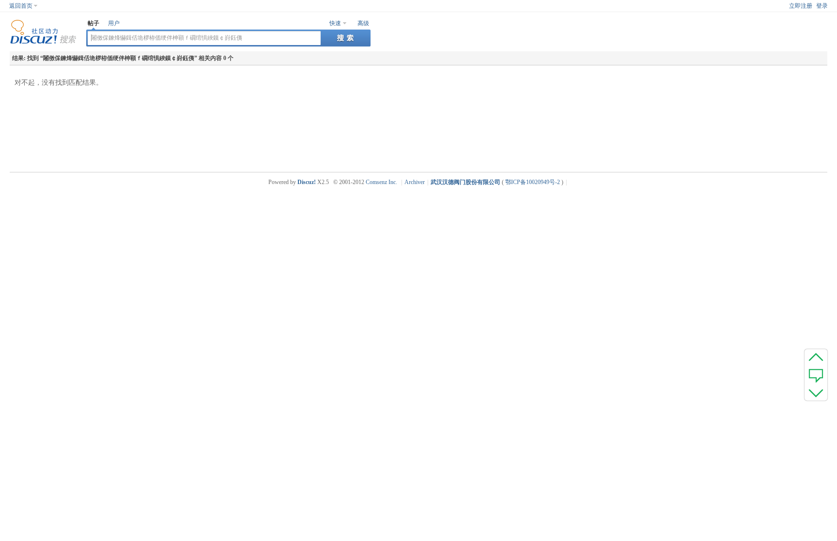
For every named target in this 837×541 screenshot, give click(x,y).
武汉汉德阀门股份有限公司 (465, 182)
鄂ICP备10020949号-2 (532, 182)
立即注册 (800, 5)
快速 (335, 23)
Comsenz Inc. (381, 182)
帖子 (93, 23)
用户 (114, 23)
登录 (822, 5)
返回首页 (20, 5)
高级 (363, 23)
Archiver (414, 182)
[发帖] (816, 375)
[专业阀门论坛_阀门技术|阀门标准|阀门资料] (43, 42)
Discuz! (306, 182)
